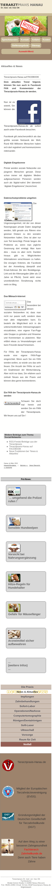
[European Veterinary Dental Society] (8, 792)
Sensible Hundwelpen (23, 527)
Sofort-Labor (27, 706)
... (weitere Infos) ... (18, 665)
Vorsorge (27, 734)
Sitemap (36, 45)
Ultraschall (27, 730)
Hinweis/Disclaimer (10, 465)
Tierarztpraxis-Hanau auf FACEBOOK (21, 447)
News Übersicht (34, 465)
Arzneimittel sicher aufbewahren (21, 642)
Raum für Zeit (27, 739)
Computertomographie (27, 715)
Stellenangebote (20, 45)
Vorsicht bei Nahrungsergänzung (22, 556)
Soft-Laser (27, 725)
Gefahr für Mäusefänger (24, 614)
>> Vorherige (8, 467)
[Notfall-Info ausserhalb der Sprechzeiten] (30, 27)
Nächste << (24, 465)
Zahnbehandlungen (27, 701)
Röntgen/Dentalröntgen (27, 720)
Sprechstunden (10, 40)
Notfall (27, 744)
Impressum (26, 887)
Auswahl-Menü (26, 51)
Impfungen (27, 696)
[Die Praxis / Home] (8, 767)
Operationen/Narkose (27, 711)
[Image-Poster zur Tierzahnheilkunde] (7, 847)
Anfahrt (36, 40)
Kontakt (25, 40)
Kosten (46, 40)
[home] (21, 6)
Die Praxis (27, 687)
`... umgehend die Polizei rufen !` (25, 499)
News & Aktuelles (27, 691)
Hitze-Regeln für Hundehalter (19, 586)
